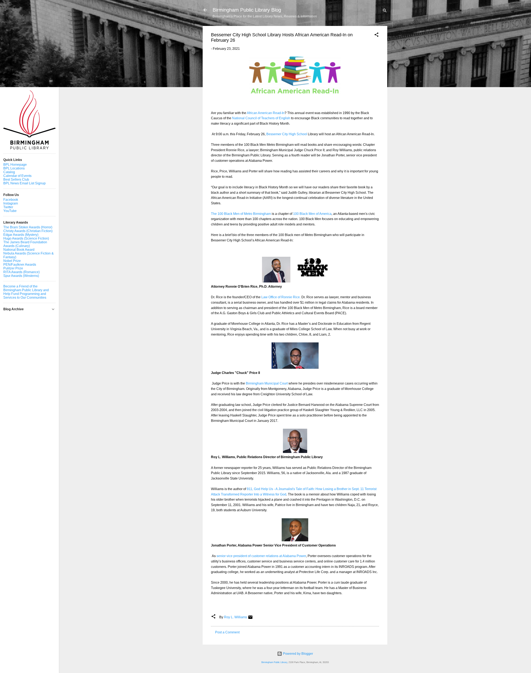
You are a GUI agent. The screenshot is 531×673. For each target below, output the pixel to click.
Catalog (9, 172)
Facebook (10, 199)
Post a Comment (227, 632)
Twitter (8, 207)
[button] (376, 35)
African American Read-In (266, 113)
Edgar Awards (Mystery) (20, 234)
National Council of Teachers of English (261, 118)
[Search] (384, 11)
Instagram (10, 203)
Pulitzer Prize (13, 268)
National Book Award (18, 249)
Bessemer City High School (287, 134)
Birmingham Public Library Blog (247, 10)
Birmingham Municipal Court (267, 383)
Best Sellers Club (16, 179)
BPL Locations (14, 168)
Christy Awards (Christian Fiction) (27, 231)
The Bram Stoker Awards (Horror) (27, 227)
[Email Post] (250, 618)
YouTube (10, 211)
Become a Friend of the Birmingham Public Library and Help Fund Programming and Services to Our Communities (26, 292)
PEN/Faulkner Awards (19, 264)
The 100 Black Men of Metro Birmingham (241, 213)
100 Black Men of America (312, 213)
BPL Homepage (15, 164)
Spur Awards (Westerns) (21, 275)
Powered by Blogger (297, 653)
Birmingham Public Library (274, 662)
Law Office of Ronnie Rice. (281, 297)
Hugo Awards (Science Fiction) (26, 238)
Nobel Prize (12, 261)
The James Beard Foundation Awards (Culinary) (25, 244)
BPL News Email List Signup (24, 183)
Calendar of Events (17, 176)
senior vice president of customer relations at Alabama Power (261, 556)
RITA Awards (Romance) (21, 272)
